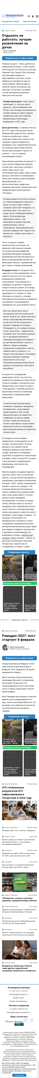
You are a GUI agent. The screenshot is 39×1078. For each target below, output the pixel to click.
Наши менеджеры (18, 1001)
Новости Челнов (10, 30)
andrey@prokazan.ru (18, 994)
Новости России (10, 836)
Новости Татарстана (11, 631)
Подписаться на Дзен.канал (19, 58)
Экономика (8, 850)
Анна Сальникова (17, 647)
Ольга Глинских (9, 51)
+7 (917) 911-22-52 (18, 991)
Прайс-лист (18, 998)
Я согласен (19, 1075)
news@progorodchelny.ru (18, 1012)
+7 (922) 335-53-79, (18, 1009)
